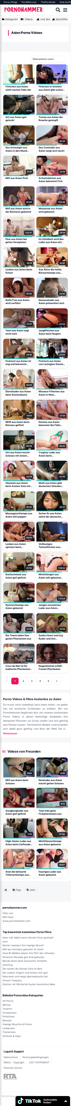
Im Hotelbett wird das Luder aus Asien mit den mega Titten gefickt (51, 241)
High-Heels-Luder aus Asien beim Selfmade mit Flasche (18, 843)
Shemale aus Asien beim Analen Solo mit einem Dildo (17, 485)
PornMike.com (29, 2)
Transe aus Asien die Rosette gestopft (51, 119)
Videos (29, 19)
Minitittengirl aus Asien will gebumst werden (50, 576)
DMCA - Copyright (14, 1062)
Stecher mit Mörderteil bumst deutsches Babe (29, 984)
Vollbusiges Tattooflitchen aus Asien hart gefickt (49, 546)
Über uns (8, 913)
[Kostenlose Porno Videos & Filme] (24, 9)
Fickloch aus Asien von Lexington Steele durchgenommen (51, 363)
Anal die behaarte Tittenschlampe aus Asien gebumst (17, 873)
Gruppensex (10, 1012)
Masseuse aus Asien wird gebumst (50, 210)
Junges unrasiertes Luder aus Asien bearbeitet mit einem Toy (51, 606)
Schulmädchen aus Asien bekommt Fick (51, 180)
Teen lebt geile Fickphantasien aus (50, 812)
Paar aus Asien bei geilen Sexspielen (16, 241)
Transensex (9, 1032)
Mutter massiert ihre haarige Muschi (23, 945)
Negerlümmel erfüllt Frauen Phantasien (50, 667)
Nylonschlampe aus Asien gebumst (17, 606)
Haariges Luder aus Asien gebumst (50, 873)
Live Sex (45, 19)
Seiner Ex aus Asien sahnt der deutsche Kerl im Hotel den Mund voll (52, 515)
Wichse (7, 1004)
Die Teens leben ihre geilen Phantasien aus (18, 637)
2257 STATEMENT (39, 1062)
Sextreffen (62, 19)
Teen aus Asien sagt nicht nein (17, 332)
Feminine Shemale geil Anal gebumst (23, 957)
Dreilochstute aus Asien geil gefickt (15, 576)
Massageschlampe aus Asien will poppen (18, 515)
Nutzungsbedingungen (36, 1057)
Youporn (7, 1008)
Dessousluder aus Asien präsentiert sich (51, 302)
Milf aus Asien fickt (16, 178)
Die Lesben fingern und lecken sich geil (25, 972)
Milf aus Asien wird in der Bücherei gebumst (18, 210)
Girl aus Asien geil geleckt (16, 119)
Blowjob (7, 1020)
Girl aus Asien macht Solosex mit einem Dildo (17, 454)
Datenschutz (11, 1057)
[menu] (65, 10)
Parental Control (13, 1067)
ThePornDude (48, 2)
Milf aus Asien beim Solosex (16, 782)
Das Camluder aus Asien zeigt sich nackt (51, 149)
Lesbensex (9, 1028)
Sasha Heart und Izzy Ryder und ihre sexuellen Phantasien (51, 637)
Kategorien (11, 19)
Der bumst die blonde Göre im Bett (22, 968)
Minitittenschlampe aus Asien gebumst (50, 843)
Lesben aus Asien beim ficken (18, 271)
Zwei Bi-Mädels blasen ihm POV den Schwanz (29, 953)
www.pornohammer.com (16, 920)
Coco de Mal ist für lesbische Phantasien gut (17, 667)
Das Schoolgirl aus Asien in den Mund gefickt (16, 149)
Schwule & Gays (12, 1036)
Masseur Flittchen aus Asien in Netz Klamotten (51, 393)
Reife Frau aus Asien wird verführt (17, 302)
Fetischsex (9, 1016)
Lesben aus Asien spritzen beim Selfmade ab (15, 546)
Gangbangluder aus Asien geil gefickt (16, 812)
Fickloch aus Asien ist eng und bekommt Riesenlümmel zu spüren (18, 363)
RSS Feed (8, 917)
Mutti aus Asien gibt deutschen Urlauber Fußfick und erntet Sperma (50, 485)
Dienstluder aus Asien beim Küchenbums (18, 393)
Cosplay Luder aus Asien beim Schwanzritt (49, 454)
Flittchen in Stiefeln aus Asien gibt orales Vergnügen (51, 88)
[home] (5, 889)
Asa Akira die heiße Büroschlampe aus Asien (50, 271)
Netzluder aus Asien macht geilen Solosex (51, 782)
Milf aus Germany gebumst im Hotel (23, 949)
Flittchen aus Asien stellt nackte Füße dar (18, 88)
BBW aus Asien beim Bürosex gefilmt (17, 424)
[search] (58, 10)
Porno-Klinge (10, 2)
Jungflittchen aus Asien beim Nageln (50, 332)
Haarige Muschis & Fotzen (17, 1024)
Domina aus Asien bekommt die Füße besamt (49, 424)
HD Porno (8, 1000)
